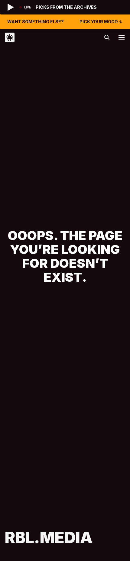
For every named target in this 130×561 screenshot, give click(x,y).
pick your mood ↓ (101, 21)
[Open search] (107, 37)
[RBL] (35, 37)
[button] (121, 37)
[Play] (11, 7)
